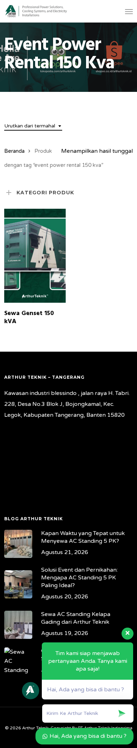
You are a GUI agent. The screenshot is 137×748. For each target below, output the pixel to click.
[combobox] (33, 126)
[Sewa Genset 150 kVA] (35, 256)
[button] (129, 11)
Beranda (14, 151)
